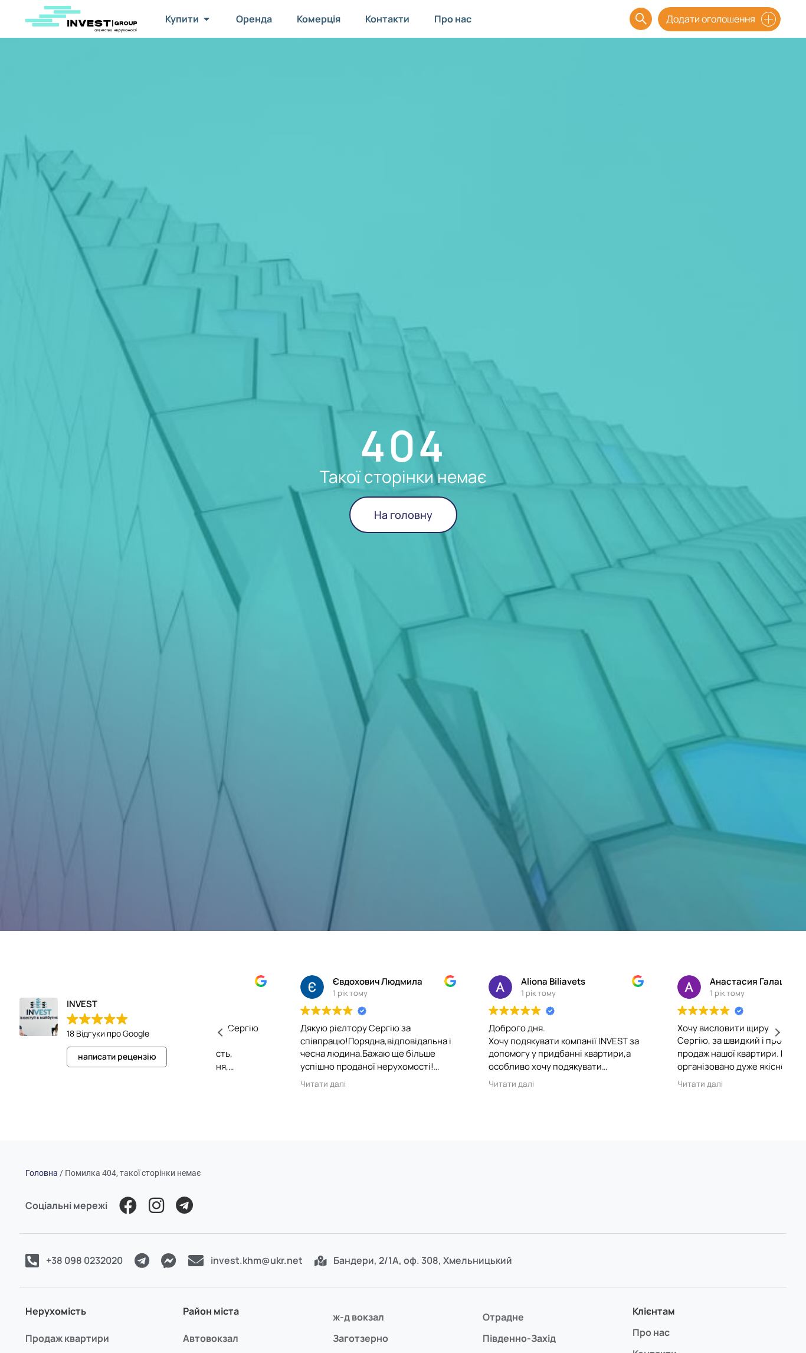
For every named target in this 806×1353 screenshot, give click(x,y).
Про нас (651, 1332)
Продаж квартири (67, 1338)
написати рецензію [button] (117, 1056)
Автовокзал (210, 1338)
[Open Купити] (206, 19)
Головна (41, 1173)
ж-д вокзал (358, 1316)
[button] (777, 1032)
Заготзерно (360, 1338)
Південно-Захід (519, 1338)
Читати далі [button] (255, 1084)
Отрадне (503, 1316)
